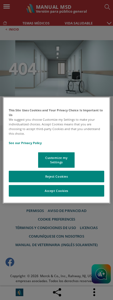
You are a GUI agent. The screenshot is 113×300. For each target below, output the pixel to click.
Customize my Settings (56, 160)
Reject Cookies (56, 176)
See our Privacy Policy (25, 143)
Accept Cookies (56, 191)
